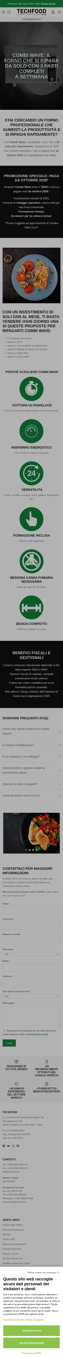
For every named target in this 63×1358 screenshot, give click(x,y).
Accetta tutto (31, 1330)
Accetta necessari (32, 1343)
